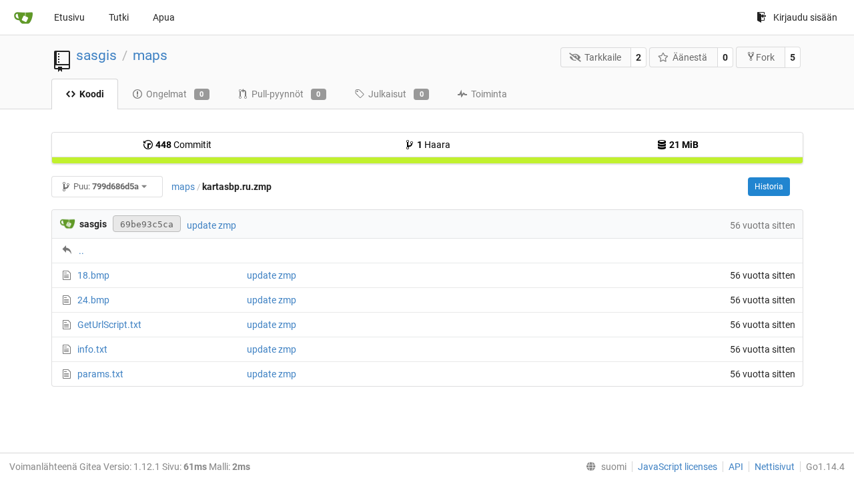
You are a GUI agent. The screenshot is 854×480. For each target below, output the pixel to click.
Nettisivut (775, 466)
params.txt (100, 374)
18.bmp (93, 275)
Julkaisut (396, 94)
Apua (164, 17)
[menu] (603, 466)
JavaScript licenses (677, 466)
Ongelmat (175, 94)
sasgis (96, 55)
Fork (765, 57)
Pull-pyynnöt (286, 94)
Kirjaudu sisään (805, 17)
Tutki (119, 17)
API (736, 466)
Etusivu (69, 17)
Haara (433, 144)
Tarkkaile (602, 57)
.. (81, 250)
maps (150, 55)
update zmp (211, 225)
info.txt (92, 349)
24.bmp (93, 300)
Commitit (183, 144)
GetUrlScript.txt (109, 324)
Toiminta (489, 94)
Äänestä (690, 57)
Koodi (91, 94)
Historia (769, 186)
